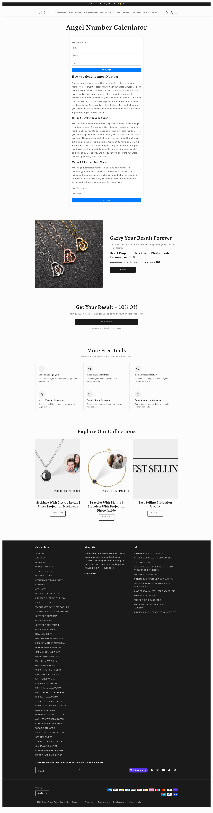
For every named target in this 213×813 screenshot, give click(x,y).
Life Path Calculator (47, 697)
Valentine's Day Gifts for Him (52, 612)
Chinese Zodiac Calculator (51, 706)
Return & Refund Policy (49, 580)
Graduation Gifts (45, 665)
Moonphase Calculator (49, 755)
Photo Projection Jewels (148, 553)
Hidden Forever (47, 802)
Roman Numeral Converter (51, 683)
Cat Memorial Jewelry (48, 652)
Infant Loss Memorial (47, 656)
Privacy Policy (43, 576)
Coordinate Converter (48, 724)
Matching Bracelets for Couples (152, 558)
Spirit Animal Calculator (49, 733)
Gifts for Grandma (46, 616)
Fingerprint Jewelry (145, 574)
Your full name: (79, 188)
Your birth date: (79, 42)
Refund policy (77, 802)
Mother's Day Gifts (46, 661)
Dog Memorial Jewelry (48, 647)
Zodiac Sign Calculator (49, 701)
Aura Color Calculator (49, 742)
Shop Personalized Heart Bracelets (154, 591)
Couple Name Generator (49, 751)
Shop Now (123, 269)
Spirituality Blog (45, 603)
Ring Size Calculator (47, 674)
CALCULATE (106, 70)
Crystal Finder (44, 737)
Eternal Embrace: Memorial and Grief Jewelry (151, 585)
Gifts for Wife (43, 621)
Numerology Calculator (49, 715)
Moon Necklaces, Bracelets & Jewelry (150, 606)
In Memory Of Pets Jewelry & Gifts (153, 579)
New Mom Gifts (43, 634)
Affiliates (41, 589)
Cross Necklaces (143, 562)
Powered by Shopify (61, 802)
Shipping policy (119, 802)
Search (39, 553)
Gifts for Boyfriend (47, 630)
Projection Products (48, 594)
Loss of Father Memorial (49, 638)
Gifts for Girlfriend (47, 625)
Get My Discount (106, 321)
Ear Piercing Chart (46, 679)
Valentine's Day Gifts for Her (52, 607)
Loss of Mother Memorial (50, 643)
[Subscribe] (79, 770)
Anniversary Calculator (49, 719)
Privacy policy (90, 802)
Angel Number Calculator (50, 692)
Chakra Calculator (46, 746)
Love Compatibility (46, 710)
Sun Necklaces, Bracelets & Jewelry (154, 612)
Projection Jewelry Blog (50, 598)
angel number (78, 94)
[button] (167, 12)
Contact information (134, 802)
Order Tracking (44, 567)
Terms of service (104, 802)
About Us (40, 558)
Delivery (40, 562)
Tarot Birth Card (45, 728)
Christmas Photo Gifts (48, 670)
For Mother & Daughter (147, 600)
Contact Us (41, 585)
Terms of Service (45, 571)
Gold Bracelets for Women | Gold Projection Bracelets (153, 568)
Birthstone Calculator (48, 688)
